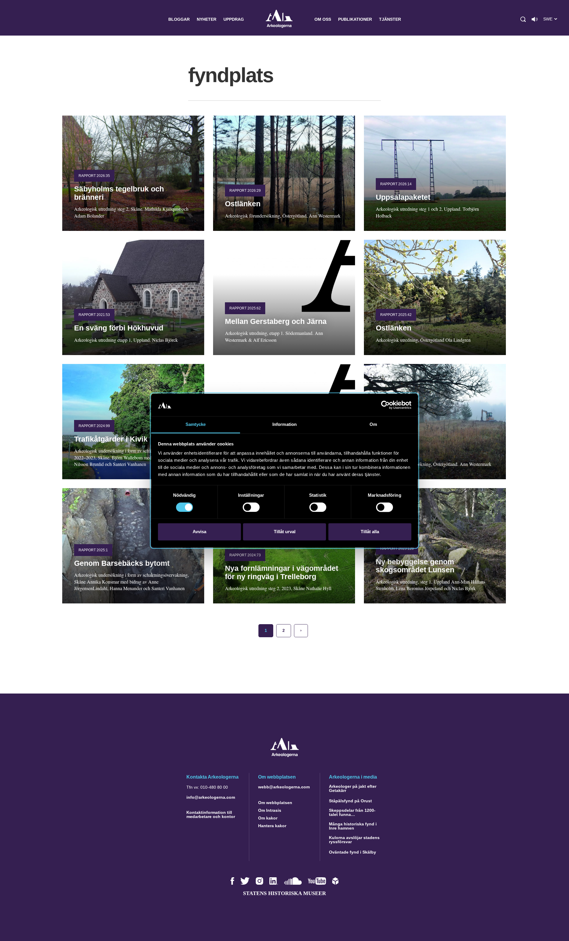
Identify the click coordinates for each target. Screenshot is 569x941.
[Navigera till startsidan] (285, 755)
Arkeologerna (279, 19)
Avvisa (199, 531)
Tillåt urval (284, 531)
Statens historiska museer (284, 893)
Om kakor (267, 818)
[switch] (251, 507)
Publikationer (355, 19)
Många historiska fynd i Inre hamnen (353, 826)
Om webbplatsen (275, 803)
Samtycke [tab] (196, 424)
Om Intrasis (269, 810)
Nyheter (206, 19)
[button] (523, 19)
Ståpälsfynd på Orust (350, 801)
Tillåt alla (370, 531)
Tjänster (390, 19)
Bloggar (179, 19)
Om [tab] (373, 424)
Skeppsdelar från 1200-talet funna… (352, 812)
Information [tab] (284, 424)
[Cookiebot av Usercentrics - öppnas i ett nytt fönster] (385, 404)
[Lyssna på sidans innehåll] (535, 19)
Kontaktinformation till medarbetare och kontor (210, 814)
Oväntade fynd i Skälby (352, 852)
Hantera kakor (272, 826)
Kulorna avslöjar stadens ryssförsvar (354, 839)
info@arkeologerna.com (210, 797)
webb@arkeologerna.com (284, 787)
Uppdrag (233, 19)
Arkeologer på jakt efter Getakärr (352, 788)
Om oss (322, 19)
